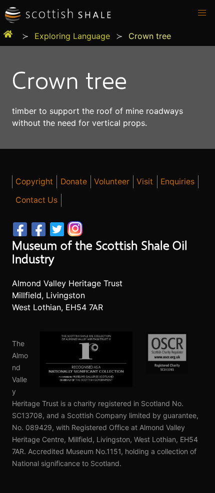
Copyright (34, 181)
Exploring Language (72, 36)
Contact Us (37, 200)
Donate (73, 181)
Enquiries (177, 181)
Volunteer (112, 181)
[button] (202, 13)
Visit (144, 181)
